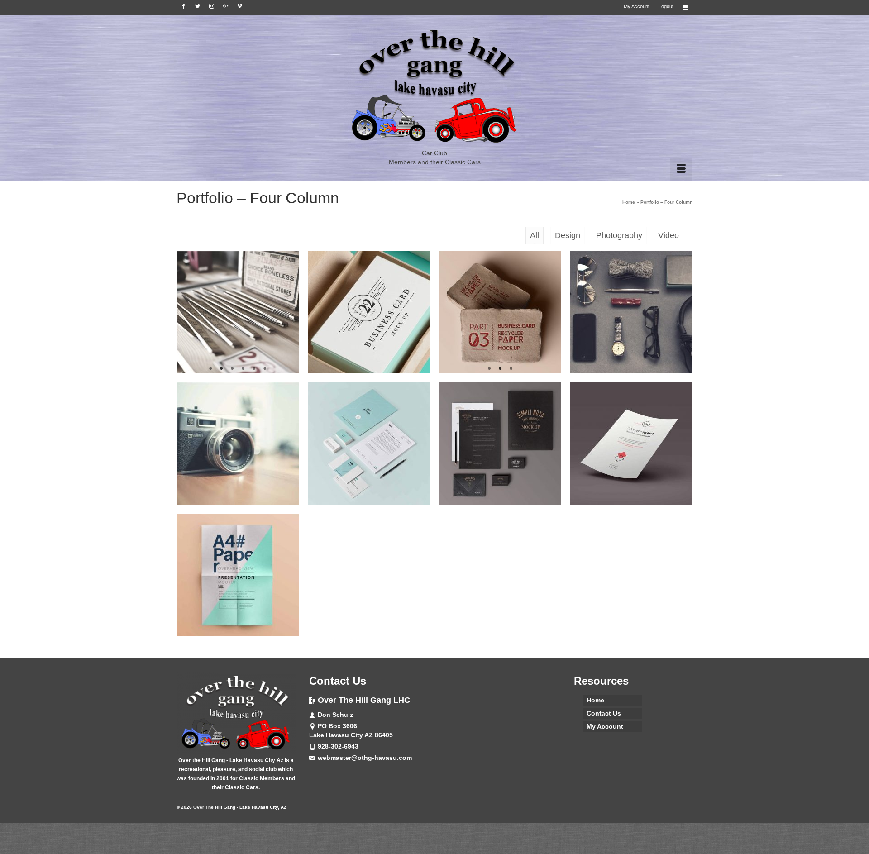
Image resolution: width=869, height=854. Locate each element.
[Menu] (681, 169)
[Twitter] (198, 6)
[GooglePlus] (226, 6)
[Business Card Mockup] (369, 312)
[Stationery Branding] (500, 443)
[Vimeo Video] (238, 443)
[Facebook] (184, 6)
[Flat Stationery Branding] (369, 443)
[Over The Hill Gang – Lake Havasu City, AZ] (434, 86)
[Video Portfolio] (631, 312)
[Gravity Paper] (631, 443)
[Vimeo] (240, 6)
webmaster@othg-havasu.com (365, 757)
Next (288, 312)
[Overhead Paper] (238, 575)
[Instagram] (212, 6)
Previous (187, 312)
